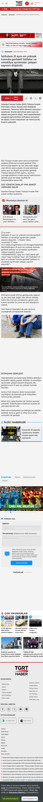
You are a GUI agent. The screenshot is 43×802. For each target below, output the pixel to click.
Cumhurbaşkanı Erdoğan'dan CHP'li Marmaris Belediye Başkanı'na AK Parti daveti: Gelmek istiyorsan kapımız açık (25, 9)
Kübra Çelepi (16, 98)
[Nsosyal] (40, 98)
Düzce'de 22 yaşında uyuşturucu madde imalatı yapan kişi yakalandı (31, 434)
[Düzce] (11, 434)
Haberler (4, 14)
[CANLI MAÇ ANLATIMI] (21, 498)
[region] (21, 791)
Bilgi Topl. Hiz (33, 691)
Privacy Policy (33, 688)
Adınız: (5, 523)
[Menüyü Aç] (6, 3)
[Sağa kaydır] (39, 214)
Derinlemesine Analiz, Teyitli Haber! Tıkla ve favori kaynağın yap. (21, 44)
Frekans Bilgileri (7, 692)
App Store (27, 720)
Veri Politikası (33, 694)
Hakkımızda (5, 684)
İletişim (4, 690)
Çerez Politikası (6, 695)
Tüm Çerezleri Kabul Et (10, 799)
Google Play (10, 720)
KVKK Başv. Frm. (34, 699)
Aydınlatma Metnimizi (17, 792)
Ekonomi (12, 14)
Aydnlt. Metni (33, 697)
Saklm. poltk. (6, 698)
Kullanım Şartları (34, 683)
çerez (3, 788)
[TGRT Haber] (19, 3)
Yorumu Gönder (21, 563)
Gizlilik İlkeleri (33, 685)
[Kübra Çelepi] (3, 98)
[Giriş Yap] (27, 3)
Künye (4, 687)
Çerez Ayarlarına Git (30, 799)
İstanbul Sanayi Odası (11, 191)
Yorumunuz (19, 533)
